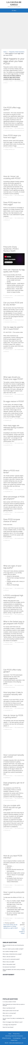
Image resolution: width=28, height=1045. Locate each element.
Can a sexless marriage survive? (10, 951)
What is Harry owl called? (8, 961)
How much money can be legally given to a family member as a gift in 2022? (10, 926)
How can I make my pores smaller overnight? (13, 948)
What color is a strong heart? (9, 1013)
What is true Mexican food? (9, 1008)
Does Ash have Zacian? (8, 1027)
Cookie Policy (14, 1040)
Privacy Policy (16, 1033)
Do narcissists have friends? (9, 967)
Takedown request (9, 80)
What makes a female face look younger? (12, 954)
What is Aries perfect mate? (9, 964)
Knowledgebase (17, 1038)
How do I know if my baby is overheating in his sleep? (13, 1019)
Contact (24, 1038)
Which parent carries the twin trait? (11, 1010)
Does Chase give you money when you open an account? (14, 1005)
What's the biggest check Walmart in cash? (12, 1022)
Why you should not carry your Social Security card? (13, 946)
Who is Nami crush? (7, 1015)
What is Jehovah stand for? (9, 956)
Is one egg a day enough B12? (10, 1024)
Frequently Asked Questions (16, 51)
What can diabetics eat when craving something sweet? (14, 970)
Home (5, 51)
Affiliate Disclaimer (6, 1038)
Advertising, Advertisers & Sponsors (14, 1036)
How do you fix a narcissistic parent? (11, 959)
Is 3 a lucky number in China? (9, 1001)
